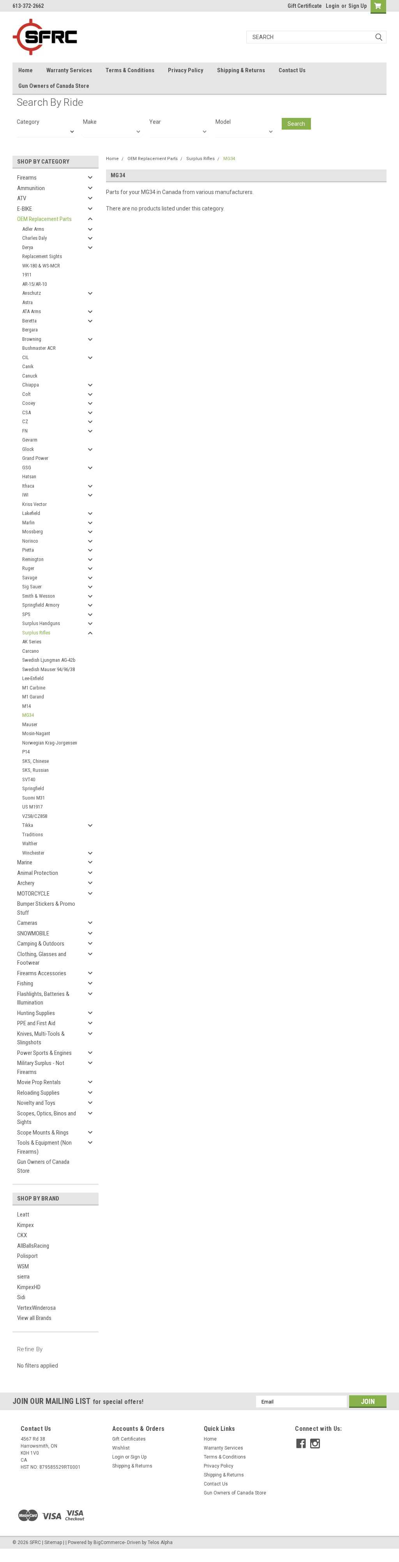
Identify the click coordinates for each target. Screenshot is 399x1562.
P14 (26, 752)
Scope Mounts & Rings (43, 1132)
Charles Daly (34, 238)
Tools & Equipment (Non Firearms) (44, 1147)
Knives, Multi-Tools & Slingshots (41, 1038)
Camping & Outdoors (40, 943)
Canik (28, 366)
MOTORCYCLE (33, 893)
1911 (27, 275)
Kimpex (25, 1225)
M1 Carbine (33, 688)
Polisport (27, 1255)
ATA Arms (31, 311)
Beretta (29, 321)
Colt (26, 394)
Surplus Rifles (36, 633)
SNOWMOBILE (33, 933)
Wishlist (121, 1448)
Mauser (29, 724)
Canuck (29, 376)
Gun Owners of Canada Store (53, 85)
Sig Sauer (32, 587)
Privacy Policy (185, 70)
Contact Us (292, 70)
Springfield (33, 788)
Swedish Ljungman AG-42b (49, 660)
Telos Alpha (160, 1542)
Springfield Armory (40, 605)
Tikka (27, 825)
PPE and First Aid (36, 1023)
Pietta (28, 550)
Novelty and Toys (36, 1102)
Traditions (32, 834)
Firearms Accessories (41, 973)
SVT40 (28, 779)
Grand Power (35, 458)
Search (296, 124)
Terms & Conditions (130, 70)
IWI (25, 495)
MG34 (28, 715)
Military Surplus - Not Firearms (40, 1068)
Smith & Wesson (38, 596)
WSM (23, 1266)
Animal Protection (37, 872)
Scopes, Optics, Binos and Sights (46, 1118)
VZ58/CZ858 (34, 816)
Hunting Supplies (36, 1013)
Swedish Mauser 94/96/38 (48, 669)
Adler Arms (33, 229)
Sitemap (53, 1542)
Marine (24, 862)
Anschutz (31, 293)
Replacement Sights (42, 256)
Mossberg (32, 531)
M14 (26, 706)
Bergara (30, 330)
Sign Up (357, 6)
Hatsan (29, 476)
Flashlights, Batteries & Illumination (43, 998)
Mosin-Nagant (36, 733)
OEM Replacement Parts (44, 219)
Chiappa (30, 385)
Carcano (30, 651)
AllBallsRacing (33, 1245)
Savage (29, 578)
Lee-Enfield (33, 678)
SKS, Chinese (35, 761)
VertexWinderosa (36, 1307)
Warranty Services (69, 70)
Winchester (33, 853)
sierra (23, 1276)
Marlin (28, 522)
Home (25, 70)
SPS (26, 614)
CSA (26, 412)
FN (25, 431)
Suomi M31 (33, 798)
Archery (25, 883)
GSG (26, 467)
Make (90, 122)
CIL (25, 357)
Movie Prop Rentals (39, 1082)
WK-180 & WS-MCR (41, 266)
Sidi (21, 1297)
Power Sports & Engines (44, 1052)
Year (155, 122)
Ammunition (31, 188)
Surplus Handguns (41, 623)
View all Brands (34, 1318)
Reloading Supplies (38, 1092)
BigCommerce (109, 1542)
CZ (25, 421)
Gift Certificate (305, 6)
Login (332, 6)
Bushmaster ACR (39, 348)
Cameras (27, 922)
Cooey (28, 403)
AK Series (31, 642)
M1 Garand (33, 697)
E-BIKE (24, 208)
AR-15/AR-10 (34, 284)
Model (223, 122)
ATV (21, 198)
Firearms (27, 177)
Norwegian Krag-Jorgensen (49, 743)
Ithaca (28, 486)
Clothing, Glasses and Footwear (41, 959)
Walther (29, 843)
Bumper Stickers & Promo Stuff (46, 908)
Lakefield (31, 513)
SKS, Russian (35, 770)
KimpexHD (29, 1287)
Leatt (23, 1214)
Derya (27, 247)
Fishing (25, 983)
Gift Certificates (129, 1439)
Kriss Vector (34, 504)
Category (28, 122)
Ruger (28, 568)
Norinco (30, 541)
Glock (28, 449)
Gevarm (29, 440)
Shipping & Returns (241, 70)
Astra (27, 302)
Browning (31, 339)
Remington (33, 559)
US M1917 (32, 807)
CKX (22, 1235)
